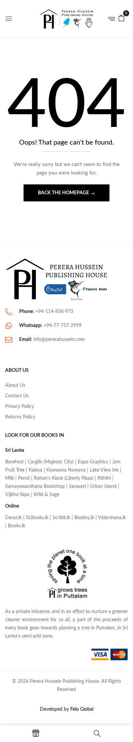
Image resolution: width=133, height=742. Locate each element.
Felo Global (81, 709)
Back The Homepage (64, 193)
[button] (121, 18)
